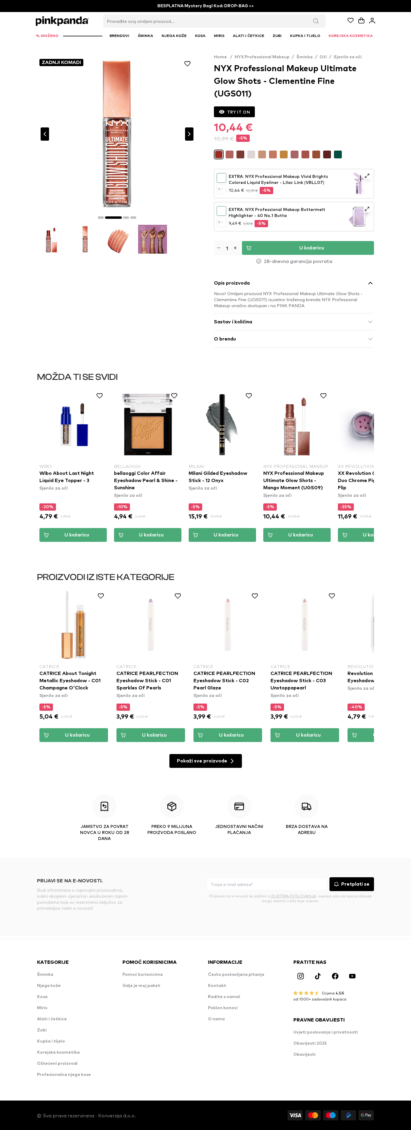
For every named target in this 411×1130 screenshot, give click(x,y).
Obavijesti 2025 (310, 1043)
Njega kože (49, 986)
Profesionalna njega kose (64, 1075)
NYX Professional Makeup (262, 57)
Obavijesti (304, 1054)
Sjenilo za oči (348, 57)
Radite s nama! (224, 997)
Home (223, 57)
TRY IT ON (238, 112)
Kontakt (217, 986)
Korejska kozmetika (58, 1052)
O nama (216, 1019)
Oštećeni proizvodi (57, 1063)
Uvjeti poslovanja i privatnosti (325, 1032)
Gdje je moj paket (141, 986)
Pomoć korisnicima (142, 975)
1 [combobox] (219, 189)
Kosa (42, 997)
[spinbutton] (227, 248)
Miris (42, 1008)
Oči (323, 57)
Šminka (304, 57)
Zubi (42, 1030)
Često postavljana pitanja (236, 975)
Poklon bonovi (223, 1008)
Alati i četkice (52, 1019)
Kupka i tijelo (51, 1041)
